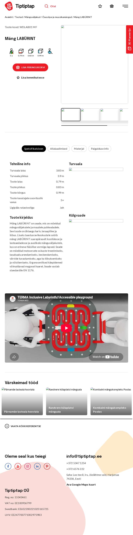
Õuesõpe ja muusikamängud (57, 17)
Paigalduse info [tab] (100, 148)
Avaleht (9, 17)
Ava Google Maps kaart (81, 484)
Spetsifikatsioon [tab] (33, 148)
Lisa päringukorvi (33, 67)
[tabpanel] (66, 219)
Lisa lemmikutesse (32, 77)
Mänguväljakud (32, 17)
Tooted (19, 17)
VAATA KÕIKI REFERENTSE (26, 426)
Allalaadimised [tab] (58, 148)
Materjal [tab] (79, 148)
